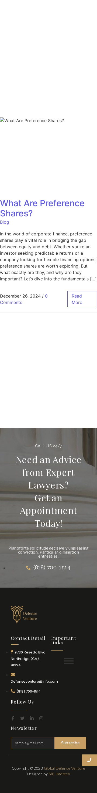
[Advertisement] (48, 53)
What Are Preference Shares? (42, 208)
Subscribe (70, 743)
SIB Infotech (59, 774)
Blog (4, 222)
